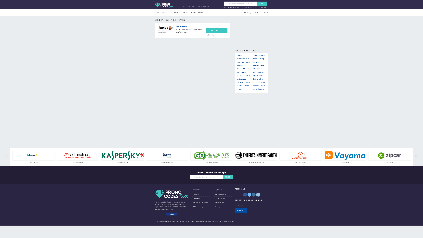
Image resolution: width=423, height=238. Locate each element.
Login (266, 13)
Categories (175, 13)
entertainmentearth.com (256, 163)
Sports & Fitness (259, 86)
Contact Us (196, 190)
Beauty (239, 89)
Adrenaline (236, 7)
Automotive (241, 79)
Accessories (241, 72)
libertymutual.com (167, 163)
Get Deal (215, 30)
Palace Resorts (254, 7)
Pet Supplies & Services (259, 72)
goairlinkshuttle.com (211, 163)
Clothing (240, 65)
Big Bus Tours (245, 7)
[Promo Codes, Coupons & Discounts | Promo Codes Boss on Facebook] (245, 195)
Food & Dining (258, 59)
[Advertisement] (251, 32)
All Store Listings (198, 207)
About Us (196, 194)
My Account (218, 190)
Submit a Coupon (220, 194)
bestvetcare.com (300, 163)
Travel (239, 55)
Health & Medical (243, 75)
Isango (261, 7)
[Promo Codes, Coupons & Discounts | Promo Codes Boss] (164, 4)
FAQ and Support (220, 198)
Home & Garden (259, 65)
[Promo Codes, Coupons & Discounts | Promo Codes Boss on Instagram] (254, 195)
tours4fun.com (33, 163)
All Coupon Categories (200, 203)
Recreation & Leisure (243, 62)
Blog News (196, 198)
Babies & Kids (258, 79)
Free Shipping (181, 26)
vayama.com (345, 163)
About (185, 13)
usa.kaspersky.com (123, 163)
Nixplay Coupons (162, 32)
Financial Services (243, 82)
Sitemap (217, 207)
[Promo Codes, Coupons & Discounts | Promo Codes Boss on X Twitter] (249, 195)
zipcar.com (389, 163)
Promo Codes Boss (161, 202)
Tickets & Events (259, 55)
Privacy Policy (219, 203)
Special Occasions (259, 82)
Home (157, 13)
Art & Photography (259, 89)
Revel (265, 7)
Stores (165, 13)
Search (262, 4)
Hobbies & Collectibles (243, 86)
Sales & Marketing (243, 69)
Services (256, 62)
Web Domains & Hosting (259, 69)
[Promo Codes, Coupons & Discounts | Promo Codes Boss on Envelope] (258, 195)
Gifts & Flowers (258, 75)
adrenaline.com (78, 163)
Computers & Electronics (243, 59)
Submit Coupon (196, 13)
